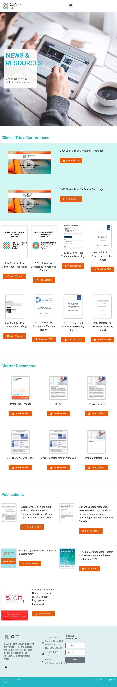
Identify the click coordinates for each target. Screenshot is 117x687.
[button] (71, 5)
